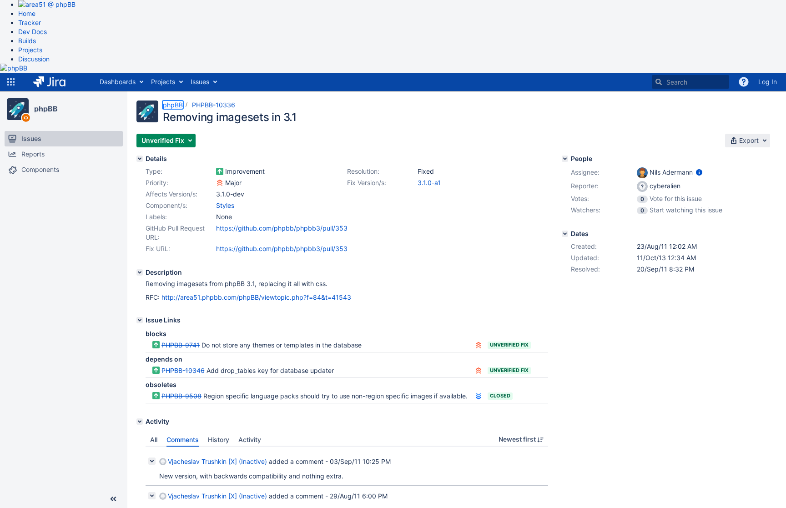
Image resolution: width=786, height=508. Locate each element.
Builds (27, 41)
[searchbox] (690, 82)
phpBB (46, 108)
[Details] (139, 159)
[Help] (744, 82)
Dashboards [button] (118, 82)
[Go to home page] (56, 82)
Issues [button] (200, 82)
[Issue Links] (139, 320)
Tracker (29, 22)
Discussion (34, 59)
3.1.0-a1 (429, 182)
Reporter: (585, 186)
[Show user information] (699, 172)
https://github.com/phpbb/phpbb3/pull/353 (282, 228)
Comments (182, 439)
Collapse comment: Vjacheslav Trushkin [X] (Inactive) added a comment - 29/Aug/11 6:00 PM (152, 495)
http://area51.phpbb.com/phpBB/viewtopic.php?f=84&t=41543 (256, 297)
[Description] (139, 272)
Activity (249, 439)
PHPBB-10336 (213, 105)
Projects (30, 50)
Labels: (156, 217)
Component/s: (166, 205)
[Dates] (565, 234)
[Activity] (139, 421)
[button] (11, 82)
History (218, 439)
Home (26, 13)
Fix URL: (158, 248)
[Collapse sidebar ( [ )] (113, 499)
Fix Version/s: (366, 182)
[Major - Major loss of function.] (219, 182)
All (153, 439)
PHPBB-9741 (180, 345)
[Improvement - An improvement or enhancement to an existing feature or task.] (219, 171)
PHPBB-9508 (181, 396)
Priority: (157, 182)
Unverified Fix (509, 345)
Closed (500, 395)
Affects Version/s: (171, 194)
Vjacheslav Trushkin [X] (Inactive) (217, 461)
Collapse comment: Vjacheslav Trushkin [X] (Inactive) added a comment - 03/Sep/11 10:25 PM (152, 461)
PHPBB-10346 (183, 370)
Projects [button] (163, 82)
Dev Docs (32, 31)
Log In (767, 82)
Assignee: (585, 172)
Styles (225, 205)
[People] (565, 159)
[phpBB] (18, 109)
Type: (154, 171)
